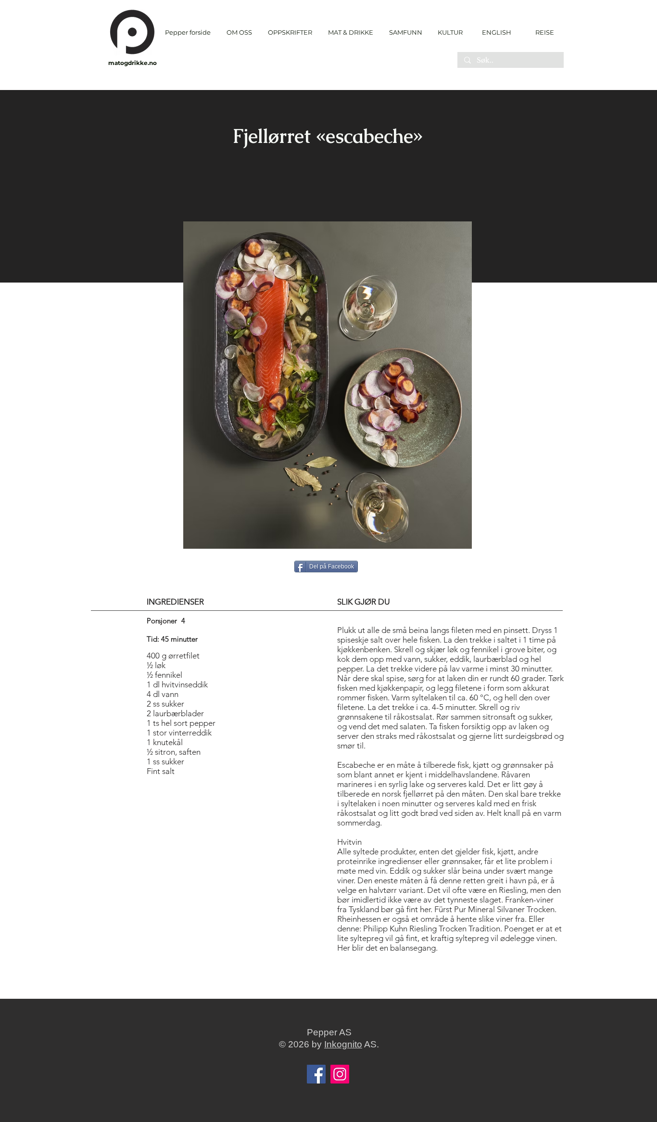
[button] (290, 32)
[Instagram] (339, 1074)
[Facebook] (316, 1074)
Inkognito (343, 1044)
